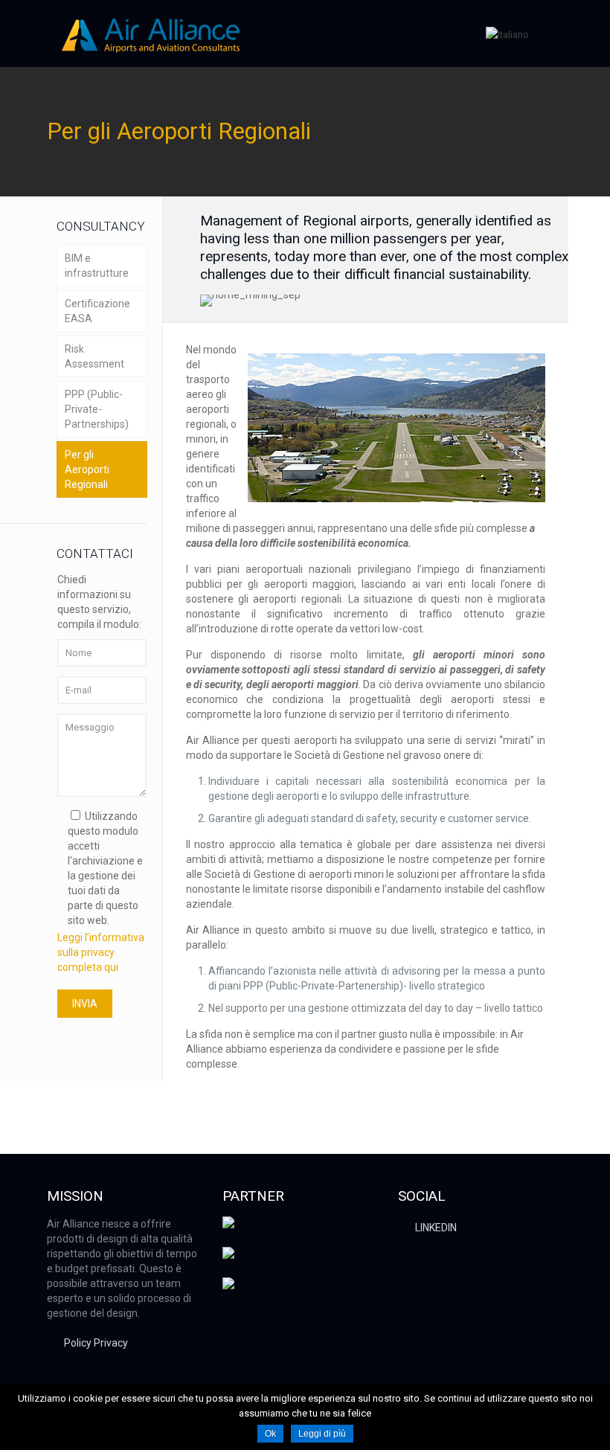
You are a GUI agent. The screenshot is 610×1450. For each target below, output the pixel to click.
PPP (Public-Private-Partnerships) (97, 409)
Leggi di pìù (322, 1433)
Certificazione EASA (97, 311)
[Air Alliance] (151, 33)
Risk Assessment (94, 356)
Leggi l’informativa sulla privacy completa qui (100, 952)
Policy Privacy (96, 1343)
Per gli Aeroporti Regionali (87, 469)
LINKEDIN (436, 1228)
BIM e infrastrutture (97, 265)
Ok (270, 1433)
